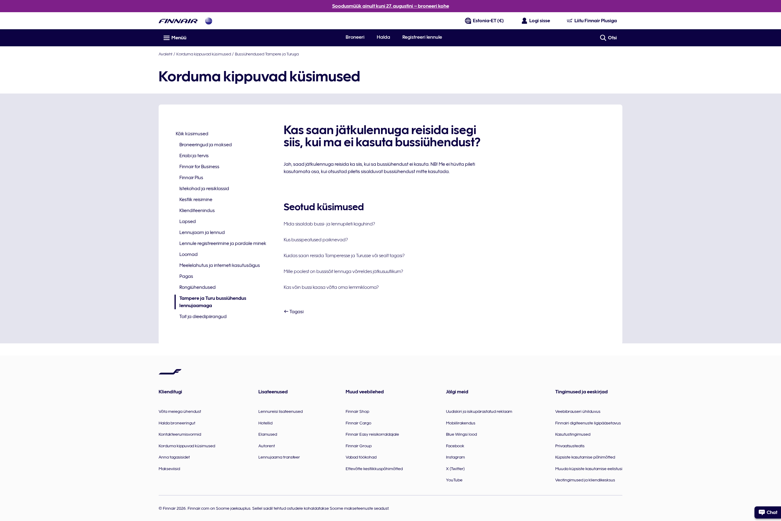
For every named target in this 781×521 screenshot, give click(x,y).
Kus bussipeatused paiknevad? (316, 240)
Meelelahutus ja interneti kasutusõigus (219, 265)
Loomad (188, 254)
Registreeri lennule (422, 37)
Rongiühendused (197, 287)
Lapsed (187, 221)
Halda (383, 37)
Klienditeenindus (197, 210)
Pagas (186, 276)
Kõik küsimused (192, 133)
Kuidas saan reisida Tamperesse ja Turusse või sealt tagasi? (344, 255)
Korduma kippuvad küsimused (203, 53)
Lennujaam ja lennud (202, 232)
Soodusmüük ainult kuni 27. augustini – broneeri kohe (390, 6)
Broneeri (355, 37)
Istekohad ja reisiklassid (204, 188)
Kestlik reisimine (195, 199)
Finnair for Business (199, 166)
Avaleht (165, 53)
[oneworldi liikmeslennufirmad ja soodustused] (208, 21)
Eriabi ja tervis (194, 155)
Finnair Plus (191, 177)
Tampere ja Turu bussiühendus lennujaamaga (210, 302)
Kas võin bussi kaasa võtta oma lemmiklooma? (331, 287)
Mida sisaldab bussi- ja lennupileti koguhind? (329, 224)
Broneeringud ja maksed (205, 144)
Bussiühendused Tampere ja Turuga (267, 53)
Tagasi (296, 311)
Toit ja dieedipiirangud (203, 316)
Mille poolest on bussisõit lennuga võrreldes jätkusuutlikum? (343, 271)
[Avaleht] (178, 21)
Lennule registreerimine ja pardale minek (222, 243)
